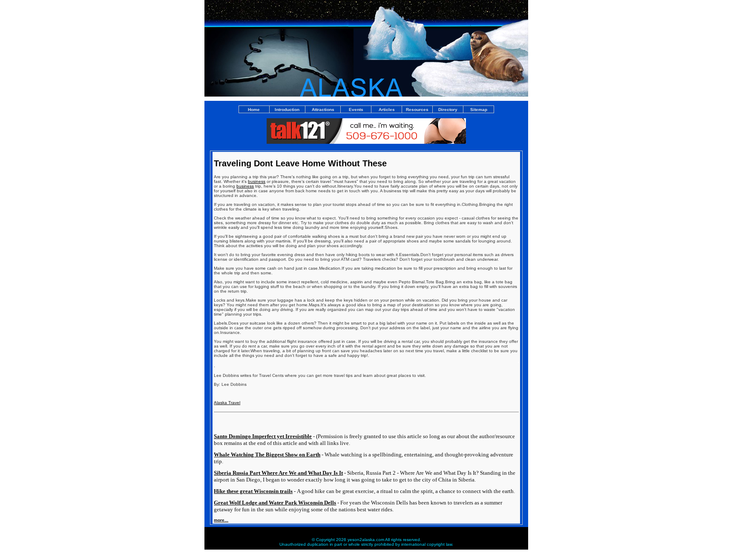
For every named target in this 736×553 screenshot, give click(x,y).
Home (254, 109)
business (256, 181)
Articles (387, 109)
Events (356, 109)
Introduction (287, 109)
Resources (417, 109)
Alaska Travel (227, 402)
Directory (447, 109)
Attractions (323, 109)
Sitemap (478, 109)
